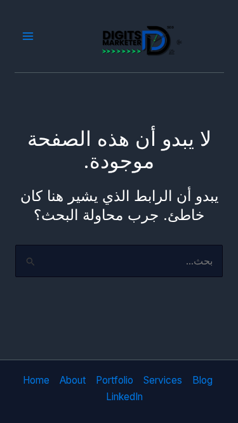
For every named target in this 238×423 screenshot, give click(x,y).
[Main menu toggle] (28, 36)
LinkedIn (124, 397)
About (73, 380)
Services (162, 380)
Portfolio (114, 380)
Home (36, 380)
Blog (202, 380)
